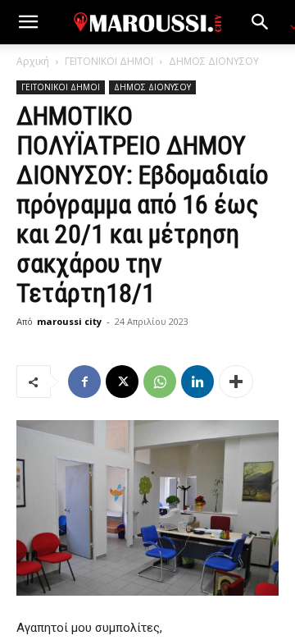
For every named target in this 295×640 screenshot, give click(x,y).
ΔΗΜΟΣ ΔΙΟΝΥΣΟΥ (214, 61)
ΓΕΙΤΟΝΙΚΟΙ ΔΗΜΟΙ (109, 61)
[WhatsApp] (159, 381)
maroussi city (69, 321)
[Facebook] (84, 381)
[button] (28, 22)
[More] (236, 381)
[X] (122, 381)
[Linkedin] (197, 381)
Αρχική (32, 61)
